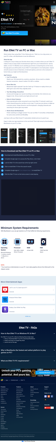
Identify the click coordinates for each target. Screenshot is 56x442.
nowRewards (4, 403)
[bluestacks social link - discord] (45, 396)
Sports (2, 425)
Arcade (2, 416)
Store (2, 396)
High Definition (19, 413)
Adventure (3, 414)
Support (46, 387)
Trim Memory (19, 408)
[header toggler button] (54, 2)
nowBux (2, 399)
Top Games (3, 409)
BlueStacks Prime (4, 389)
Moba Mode (19, 392)
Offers (2, 397)
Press (31, 396)
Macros (18, 397)
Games (2, 407)
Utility (17, 415)
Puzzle (2, 418)
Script (17, 410)
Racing (2, 419)
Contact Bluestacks (34, 392)
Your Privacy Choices (29, 441)
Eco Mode (18, 399)
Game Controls (19, 389)
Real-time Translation (21, 401)
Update (46, 389)
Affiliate (32, 390)
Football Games (4, 428)
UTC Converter (19, 417)
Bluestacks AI (4, 394)
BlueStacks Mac (4, 390)
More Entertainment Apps (11, 282)
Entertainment (6, 23)
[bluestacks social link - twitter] (45, 399)
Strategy (2, 427)
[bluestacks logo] (5, 2)
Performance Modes (20, 406)
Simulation (3, 423)
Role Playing (3, 421)
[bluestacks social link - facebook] (52, 396)
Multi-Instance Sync (20, 396)
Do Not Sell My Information (29, 436)
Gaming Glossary (34, 409)
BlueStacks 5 (3, 392)
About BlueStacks (34, 389)
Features (18, 387)
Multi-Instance (19, 394)
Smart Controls (19, 403)
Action (2, 412)
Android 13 (3, 401)
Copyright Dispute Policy (13, 436)
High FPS (18, 412)
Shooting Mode (19, 390)
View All (28, 316)
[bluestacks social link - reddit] (49, 396)
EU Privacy (21, 436)
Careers (32, 394)
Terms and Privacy (4, 436)
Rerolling (18, 404)
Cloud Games (4, 411)
